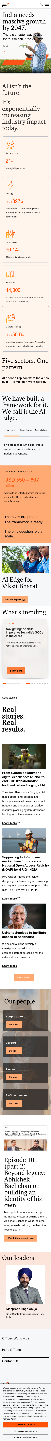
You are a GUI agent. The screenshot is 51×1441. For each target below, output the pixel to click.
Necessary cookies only (25, 1431)
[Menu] (47, 4)
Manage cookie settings (25, 1437)
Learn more (9, 822)
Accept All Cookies (25, 1424)
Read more (23, 977)
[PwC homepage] (5, 4)
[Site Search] (42, 4)
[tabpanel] (25, 448)
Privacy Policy (9, 1419)
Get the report (13, 599)
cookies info (9, 1413)
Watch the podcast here (21, 1238)
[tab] (11, 430)
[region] (25, 1412)
